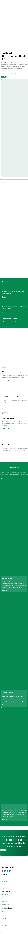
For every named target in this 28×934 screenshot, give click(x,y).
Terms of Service (6, 915)
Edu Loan (4, 884)
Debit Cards (4, 901)
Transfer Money (5, 904)
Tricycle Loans (5, 888)
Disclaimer (4, 921)
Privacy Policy (5, 918)
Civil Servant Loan (6, 877)
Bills (3, 898)
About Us (4, 911)
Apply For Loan (5, 925)
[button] (4, 77)
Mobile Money (5, 894)
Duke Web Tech (25, 932)
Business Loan (5, 881)
